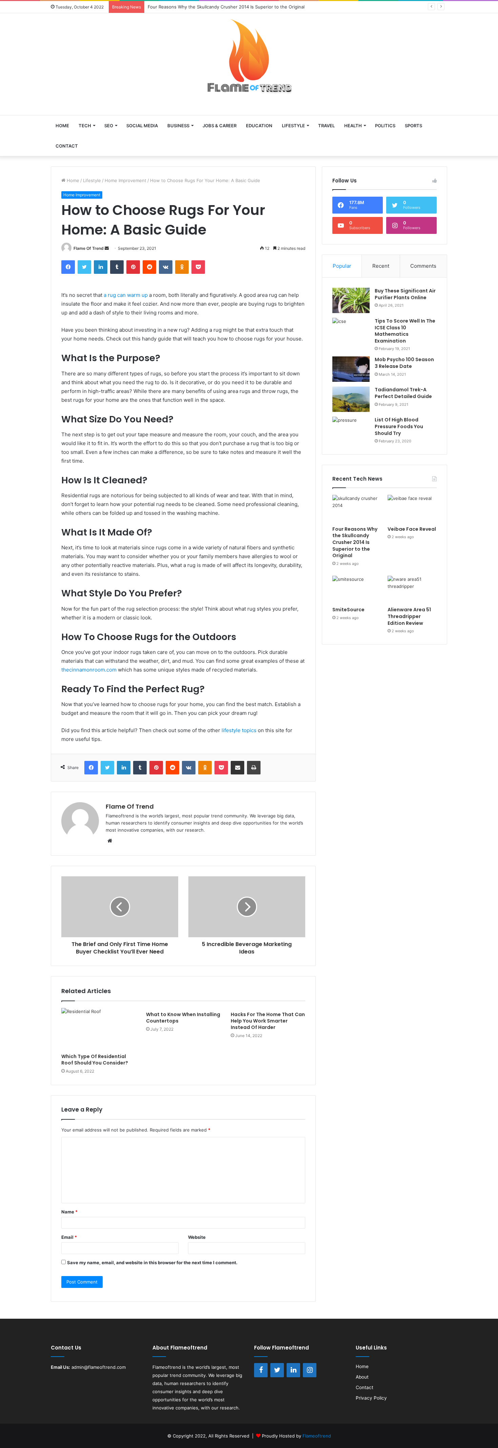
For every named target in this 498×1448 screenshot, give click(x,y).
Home (62, 125)
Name (69, 1211)
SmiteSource (348, 609)
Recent (380, 266)
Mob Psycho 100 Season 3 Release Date (404, 363)
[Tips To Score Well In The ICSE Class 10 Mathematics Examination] (351, 330)
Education (259, 125)
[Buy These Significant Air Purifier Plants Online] (351, 300)
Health (353, 125)
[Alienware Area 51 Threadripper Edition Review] (412, 590)
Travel (326, 125)
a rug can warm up (126, 295)
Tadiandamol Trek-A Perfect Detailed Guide (403, 393)
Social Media (142, 125)
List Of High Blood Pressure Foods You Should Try (399, 426)
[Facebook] (261, 1370)
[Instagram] (309, 1370)
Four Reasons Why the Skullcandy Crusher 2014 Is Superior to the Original (354, 542)
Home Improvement (125, 180)
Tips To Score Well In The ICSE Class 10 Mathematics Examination (405, 330)
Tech (85, 125)
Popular (342, 266)
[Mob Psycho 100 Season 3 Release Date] (351, 369)
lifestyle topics (239, 730)
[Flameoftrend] (249, 60)
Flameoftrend (166, 1367)
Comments (423, 266)
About (362, 1377)
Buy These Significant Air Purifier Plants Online (405, 294)
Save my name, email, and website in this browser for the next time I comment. (152, 1262)
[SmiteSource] (356, 590)
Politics (385, 125)
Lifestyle (293, 125)
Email (69, 1237)
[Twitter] (277, 1370)
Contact (67, 146)
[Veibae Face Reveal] (412, 509)
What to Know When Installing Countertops (183, 1017)
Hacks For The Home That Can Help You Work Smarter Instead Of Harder (268, 1021)
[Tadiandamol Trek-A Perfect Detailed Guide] (351, 399)
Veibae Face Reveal (412, 529)
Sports (413, 125)
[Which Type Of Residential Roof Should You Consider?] (98, 1029)
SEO (108, 125)
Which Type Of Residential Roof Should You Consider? (94, 1059)
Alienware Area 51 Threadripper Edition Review (409, 616)
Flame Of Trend (89, 248)
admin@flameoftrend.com (98, 1367)
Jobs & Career (219, 125)
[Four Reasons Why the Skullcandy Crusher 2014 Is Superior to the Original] (356, 509)
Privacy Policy (371, 1398)
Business (178, 125)
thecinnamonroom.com (89, 669)
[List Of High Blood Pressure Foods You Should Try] (351, 429)
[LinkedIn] (293, 1370)
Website (197, 1237)
